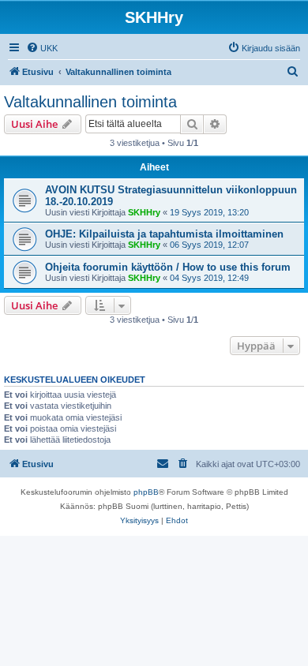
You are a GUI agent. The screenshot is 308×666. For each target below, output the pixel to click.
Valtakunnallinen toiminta (90, 101)
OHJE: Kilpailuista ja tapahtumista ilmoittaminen (164, 234)
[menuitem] (42, 48)
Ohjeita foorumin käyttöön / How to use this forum (168, 267)
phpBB (146, 492)
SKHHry (144, 212)
